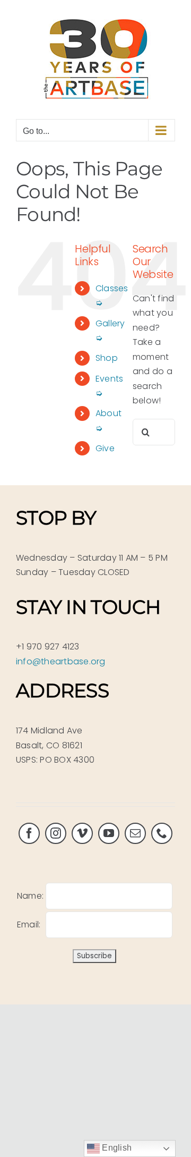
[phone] (161, 833)
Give (105, 448)
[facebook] (29, 833)
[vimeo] (82, 833)
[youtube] (108, 833)
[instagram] (55, 833)
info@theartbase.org (61, 661)
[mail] (135, 833)
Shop (107, 358)
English (116, 1147)
